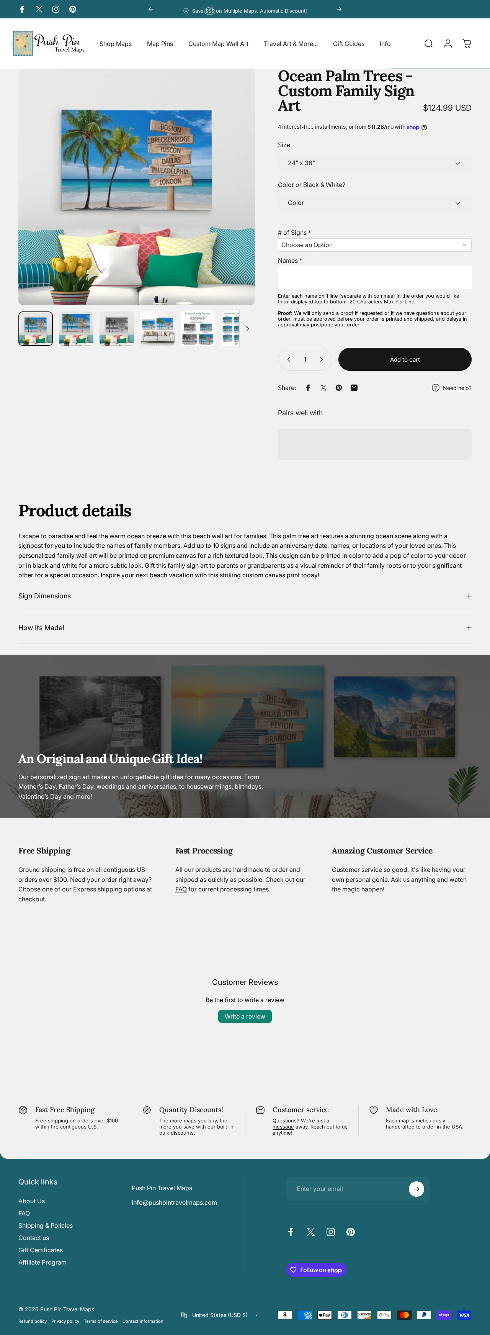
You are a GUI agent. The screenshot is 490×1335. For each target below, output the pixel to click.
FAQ (24, 1213)
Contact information (142, 1321)
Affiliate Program (42, 1262)
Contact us (33, 1238)
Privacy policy (65, 1321)
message (283, 1127)
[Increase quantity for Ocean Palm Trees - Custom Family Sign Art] (323, 359)
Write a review (245, 1016)
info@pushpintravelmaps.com (174, 1202)
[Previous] (150, 9)
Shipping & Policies (45, 1225)
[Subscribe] (416, 1189)
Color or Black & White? (311, 185)
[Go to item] (35, 328)
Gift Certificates (40, 1250)
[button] (375, 231)
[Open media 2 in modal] (136, 187)
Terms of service (101, 1321)
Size (284, 145)
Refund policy (32, 1321)
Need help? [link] (457, 388)
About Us (31, 1201)
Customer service (301, 1109)
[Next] (339, 9)
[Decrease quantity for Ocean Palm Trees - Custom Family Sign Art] (287, 359)
